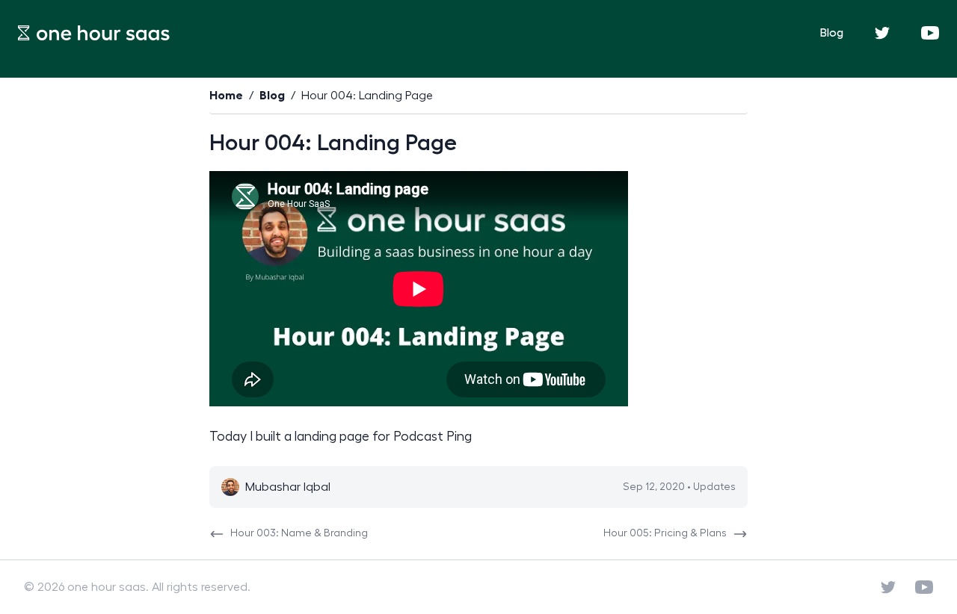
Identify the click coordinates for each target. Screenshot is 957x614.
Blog (831, 33)
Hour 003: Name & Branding (299, 533)
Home (226, 96)
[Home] (94, 32)
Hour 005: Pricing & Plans (665, 533)
